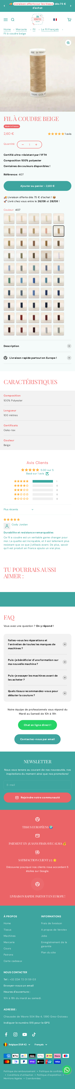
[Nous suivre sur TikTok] (33, 1034)
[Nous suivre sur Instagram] (15, 1034)
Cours (7, 948)
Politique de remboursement (19, 1071)
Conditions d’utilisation (20, 1075)
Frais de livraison (51, 923)
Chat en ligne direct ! (37, 725)
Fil (34, 29)
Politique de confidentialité (54, 1071)
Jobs (44, 935)
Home (7, 29)
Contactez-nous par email (37, 739)
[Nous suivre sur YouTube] (24, 1034)
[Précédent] (4, 6)
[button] (55, 19)
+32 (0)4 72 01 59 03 (23, 979)
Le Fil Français (50, 29)
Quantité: (9, 144)
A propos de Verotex (54, 929)
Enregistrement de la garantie (54, 944)
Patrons (8, 954)
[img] (12, 519)
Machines (9, 935)
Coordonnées (33, 1078)
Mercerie (21, 29)
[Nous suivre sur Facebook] (6, 1034)
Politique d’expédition (49, 1075)
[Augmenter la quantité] (36, 144)
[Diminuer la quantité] (22, 144)
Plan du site (48, 952)
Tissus (7, 929)
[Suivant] (70, 6)
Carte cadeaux (13, 961)
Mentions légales (13, 1078)
